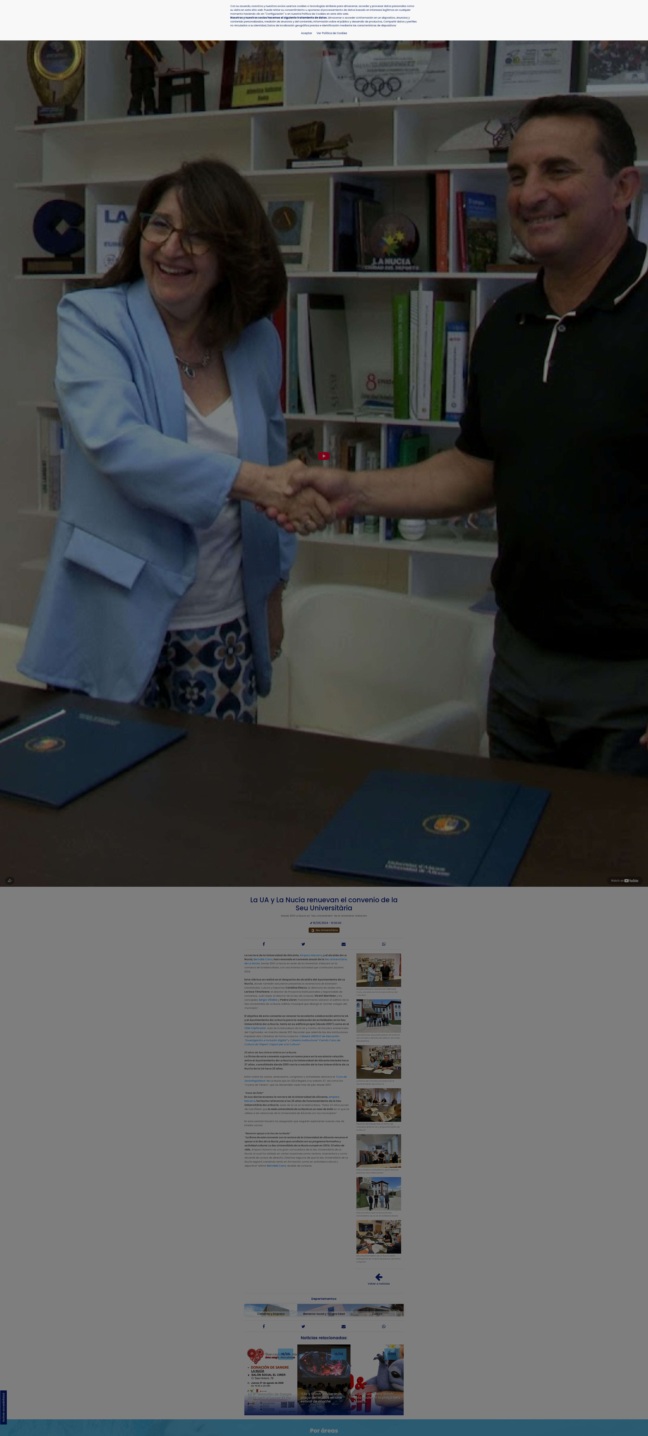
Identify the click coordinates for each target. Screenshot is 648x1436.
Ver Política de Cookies (332, 33)
